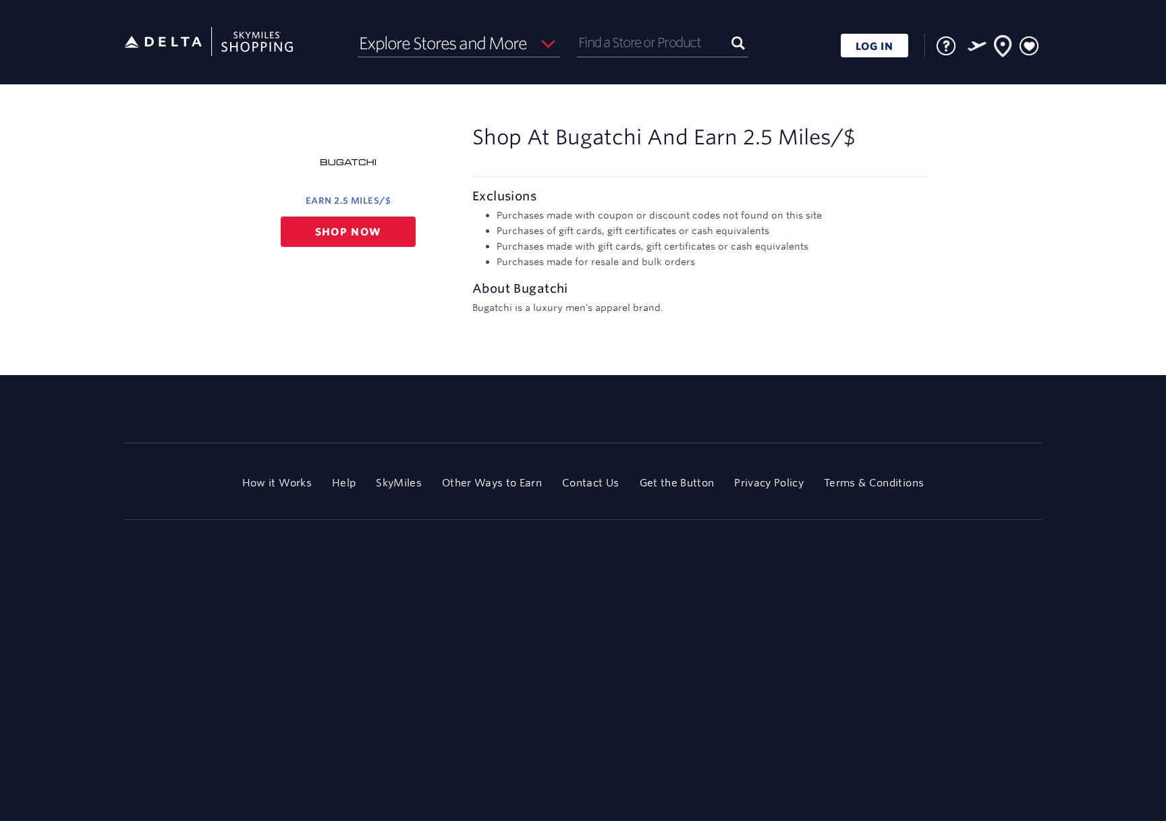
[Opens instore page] (1003, 48)
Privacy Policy (769, 482)
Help (344, 482)
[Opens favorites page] (1029, 46)
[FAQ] (946, 45)
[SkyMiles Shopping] (208, 42)
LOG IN (874, 46)
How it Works (277, 482)
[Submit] (738, 42)
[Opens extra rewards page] (977, 46)
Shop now (348, 231)
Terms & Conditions (874, 482)
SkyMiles (399, 482)
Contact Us (590, 482)
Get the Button (677, 482)
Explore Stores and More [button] (443, 43)
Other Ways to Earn (492, 482)
